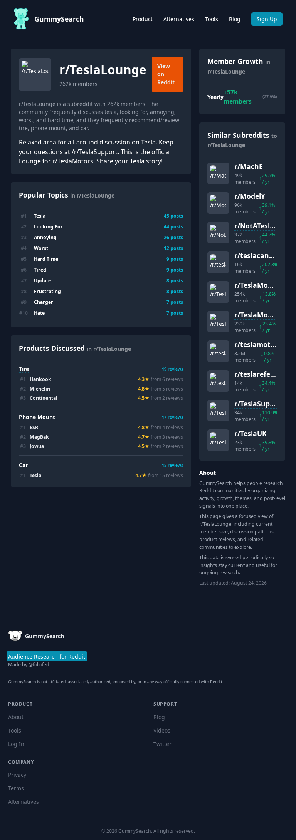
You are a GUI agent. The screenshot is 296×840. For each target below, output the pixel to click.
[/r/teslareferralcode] (218, 381)
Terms (16, 788)
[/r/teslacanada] (218, 262)
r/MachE (248, 166)
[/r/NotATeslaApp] (218, 232)
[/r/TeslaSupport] (218, 410)
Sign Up (267, 19)
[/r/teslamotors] (218, 351)
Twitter (162, 744)
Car (23, 465)
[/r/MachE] (218, 173)
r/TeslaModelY (258, 314)
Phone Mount (37, 417)
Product (143, 19)
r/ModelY (249, 196)
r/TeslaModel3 (258, 285)
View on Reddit (166, 74)
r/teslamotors (257, 344)
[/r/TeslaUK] (218, 440)
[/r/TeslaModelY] (218, 321)
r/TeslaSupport (259, 403)
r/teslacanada (258, 255)
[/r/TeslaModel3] (218, 292)
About (16, 717)
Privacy (17, 774)
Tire (24, 368)
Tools (211, 19)
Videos (161, 730)
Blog (234, 19)
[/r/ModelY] (218, 203)
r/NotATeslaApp (260, 225)
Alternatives (178, 19)
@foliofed (39, 664)
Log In (16, 744)
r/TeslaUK (250, 433)
